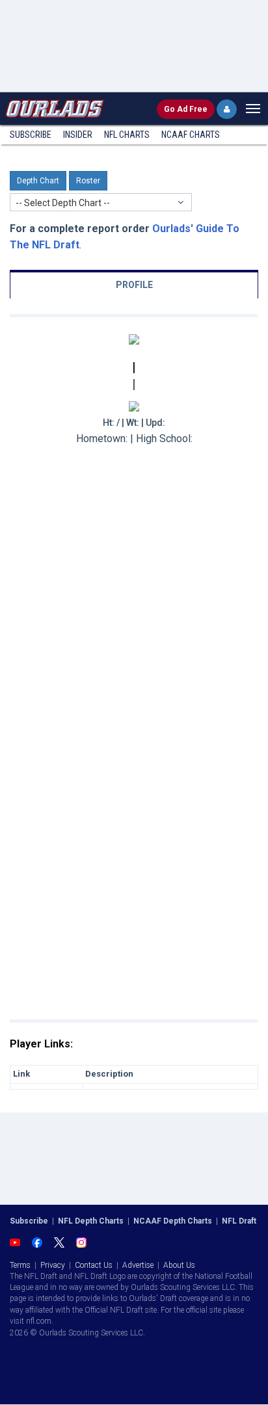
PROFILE (134, 285)
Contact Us (94, 1265)
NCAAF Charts (190, 134)
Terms (20, 1265)
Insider (77, 134)
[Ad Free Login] (227, 109)
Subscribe (30, 134)
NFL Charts (127, 134)
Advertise (138, 1265)
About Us (179, 1265)
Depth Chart (38, 180)
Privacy (52, 1265)
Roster (88, 180)
